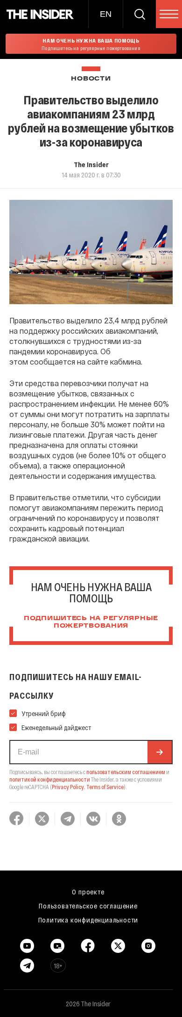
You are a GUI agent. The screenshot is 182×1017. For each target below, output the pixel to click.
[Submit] (159, 752)
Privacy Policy (68, 786)
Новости (91, 78)
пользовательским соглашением (125, 771)
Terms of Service (105, 786)
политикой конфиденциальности (49, 779)
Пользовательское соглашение (88, 905)
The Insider (91, 164)
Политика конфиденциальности (88, 919)
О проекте (88, 891)
